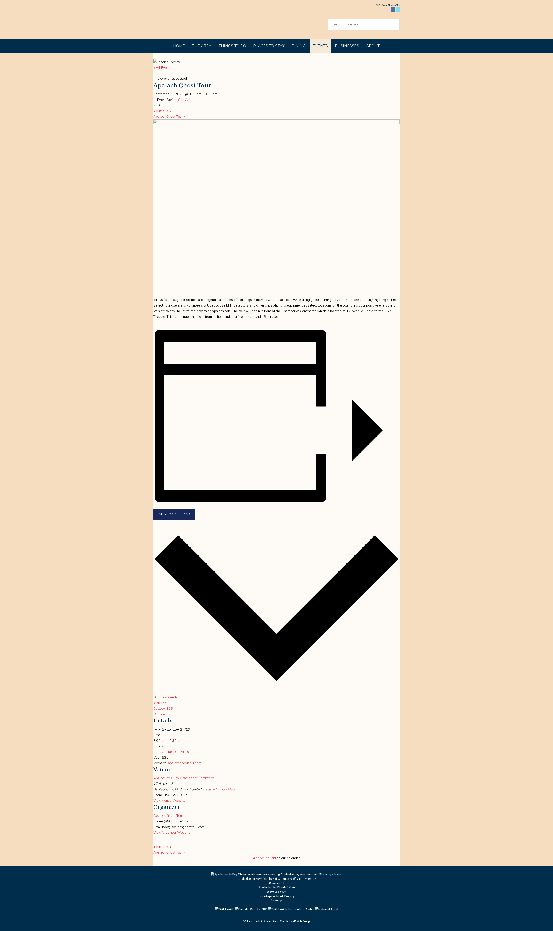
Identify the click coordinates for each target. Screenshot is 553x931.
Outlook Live (162, 714)
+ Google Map (223, 789)
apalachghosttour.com (184, 763)
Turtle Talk (162, 111)
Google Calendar (166, 697)
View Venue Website (169, 800)
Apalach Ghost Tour (169, 116)
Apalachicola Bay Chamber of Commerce (191, 19)
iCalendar (160, 703)
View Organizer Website (171, 832)
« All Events (162, 67)
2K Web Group (301, 921)
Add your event (264, 858)
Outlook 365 (163, 708)
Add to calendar (174, 514)
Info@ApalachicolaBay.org (277, 896)
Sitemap (276, 900)
